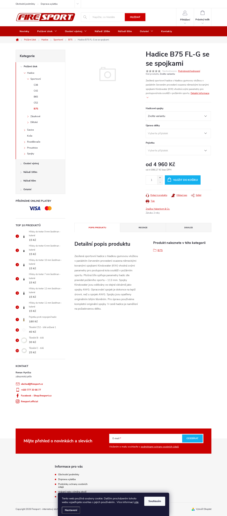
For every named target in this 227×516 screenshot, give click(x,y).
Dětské (34, 122)
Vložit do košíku (185, 180)
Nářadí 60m (29, 180)
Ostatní (27, 189)
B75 (36, 108)
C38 (36, 84)
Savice (30, 129)
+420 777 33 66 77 (31, 389)
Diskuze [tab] (188, 227)
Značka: (158, 208)
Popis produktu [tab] (97, 227)
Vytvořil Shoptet (203, 509)
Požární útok (30, 66)
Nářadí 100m (30, 172)
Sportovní (35, 79)
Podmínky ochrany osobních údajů (73, 486)
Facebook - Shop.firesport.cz (36, 395)
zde (136, 502)
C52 (36, 102)
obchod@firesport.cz (32, 384)
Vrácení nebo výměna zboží (72, 491)
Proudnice (32, 147)
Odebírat (192, 438)
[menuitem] (24, 31)
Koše (29, 135)
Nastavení (71, 510)
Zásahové (35, 116)
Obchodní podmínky (25, 3)
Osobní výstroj (31, 163)
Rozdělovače (33, 141)
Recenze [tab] (143, 227)
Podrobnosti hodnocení (189, 71)
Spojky (30, 153)
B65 (36, 96)
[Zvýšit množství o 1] (160, 177)
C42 (36, 90)
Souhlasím (154, 501)
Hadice (30, 73)
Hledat (135, 17)
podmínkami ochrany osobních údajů (160, 446)
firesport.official (29, 401)
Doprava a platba (49, 3)
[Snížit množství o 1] (160, 182)
